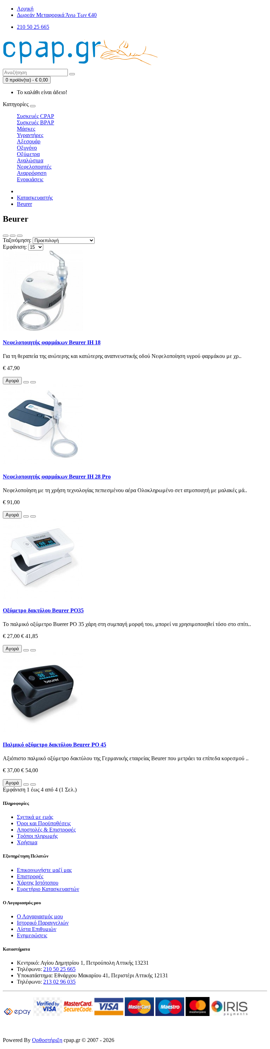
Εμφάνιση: (15, 247)
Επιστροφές (30, 876)
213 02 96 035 (59, 982)
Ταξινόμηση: (17, 240)
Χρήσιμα (27, 842)
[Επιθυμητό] (26, 382)
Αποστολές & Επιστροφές (46, 830)
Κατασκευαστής (35, 198)
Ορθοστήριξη (47, 1040)
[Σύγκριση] (33, 382)
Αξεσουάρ (28, 141)
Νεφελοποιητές (34, 167)
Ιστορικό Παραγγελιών (43, 923)
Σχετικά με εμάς (35, 817)
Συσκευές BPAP (35, 122)
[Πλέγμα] (12, 236)
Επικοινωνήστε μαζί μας (44, 870)
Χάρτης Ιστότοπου (37, 883)
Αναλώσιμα (30, 160)
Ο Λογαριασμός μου (40, 916)
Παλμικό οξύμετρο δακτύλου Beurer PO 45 (54, 745)
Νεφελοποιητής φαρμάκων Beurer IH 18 (52, 342)
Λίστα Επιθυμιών (36, 929)
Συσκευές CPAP (35, 116)
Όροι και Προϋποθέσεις (44, 823)
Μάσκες (26, 129)
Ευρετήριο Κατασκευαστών (48, 889)
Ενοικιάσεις (30, 179)
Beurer (24, 204)
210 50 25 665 (59, 969)
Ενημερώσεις (32, 935)
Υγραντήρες (30, 135)
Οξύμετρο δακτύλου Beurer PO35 (43, 610)
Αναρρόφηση (31, 173)
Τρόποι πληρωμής (37, 836)
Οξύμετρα (28, 154)
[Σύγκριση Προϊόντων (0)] (19, 236)
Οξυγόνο (27, 148)
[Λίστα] (5, 236)
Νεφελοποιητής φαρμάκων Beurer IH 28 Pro (57, 477)
